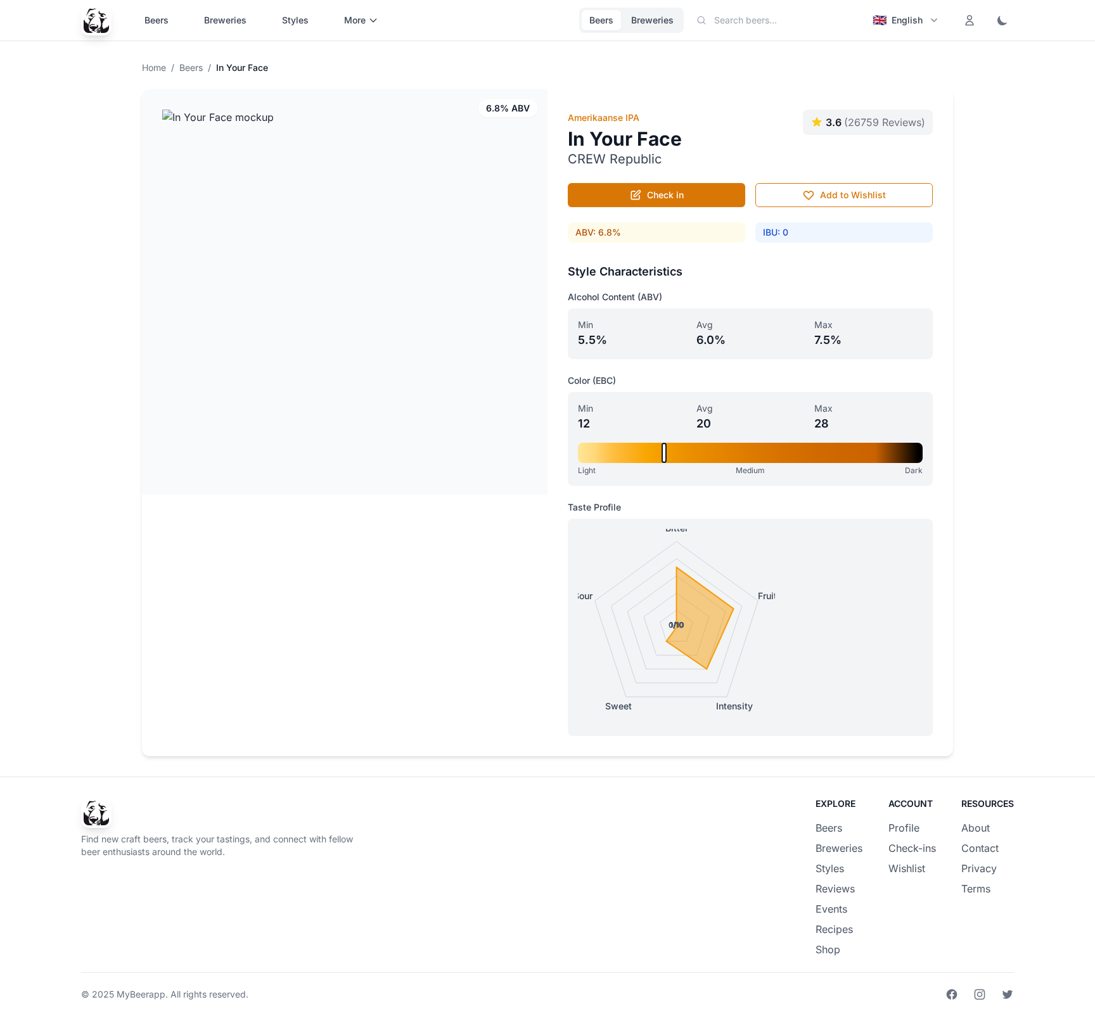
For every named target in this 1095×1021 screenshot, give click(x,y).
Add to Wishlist (853, 194)
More (355, 20)
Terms (975, 888)
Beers (156, 20)
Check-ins (912, 848)
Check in (665, 194)
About (975, 827)
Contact (980, 848)
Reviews (835, 888)
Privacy (979, 868)
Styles (295, 20)
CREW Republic (615, 159)
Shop (828, 949)
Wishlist (906, 868)
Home (154, 67)
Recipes (834, 929)
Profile (903, 827)
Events (831, 909)
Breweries (225, 20)
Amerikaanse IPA (603, 117)
